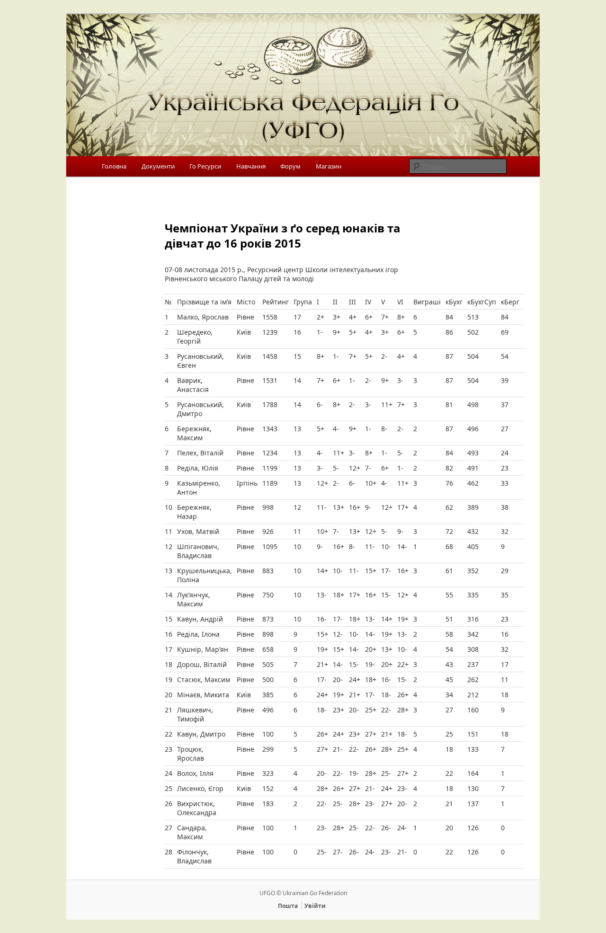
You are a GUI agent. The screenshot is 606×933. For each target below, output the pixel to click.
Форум (290, 166)
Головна (114, 166)
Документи (158, 166)
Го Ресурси (205, 166)
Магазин (328, 166)
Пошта (288, 906)
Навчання (251, 166)
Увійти (315, 906)
